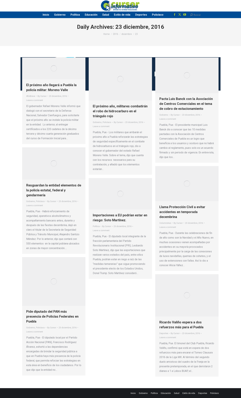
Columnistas (165, 223)
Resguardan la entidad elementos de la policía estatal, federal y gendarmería (53, 190)
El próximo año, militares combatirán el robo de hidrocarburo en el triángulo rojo (120, 111)
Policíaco (107, 122)
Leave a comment (34, 100)
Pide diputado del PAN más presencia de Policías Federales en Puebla (52, 316)
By (42, 96)
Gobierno (97, 122)
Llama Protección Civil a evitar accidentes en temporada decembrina (182, 212)
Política (96, 226)
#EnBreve (30, 96)
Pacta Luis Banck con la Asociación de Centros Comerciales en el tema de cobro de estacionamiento (186, 104)
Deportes (163, 333)
